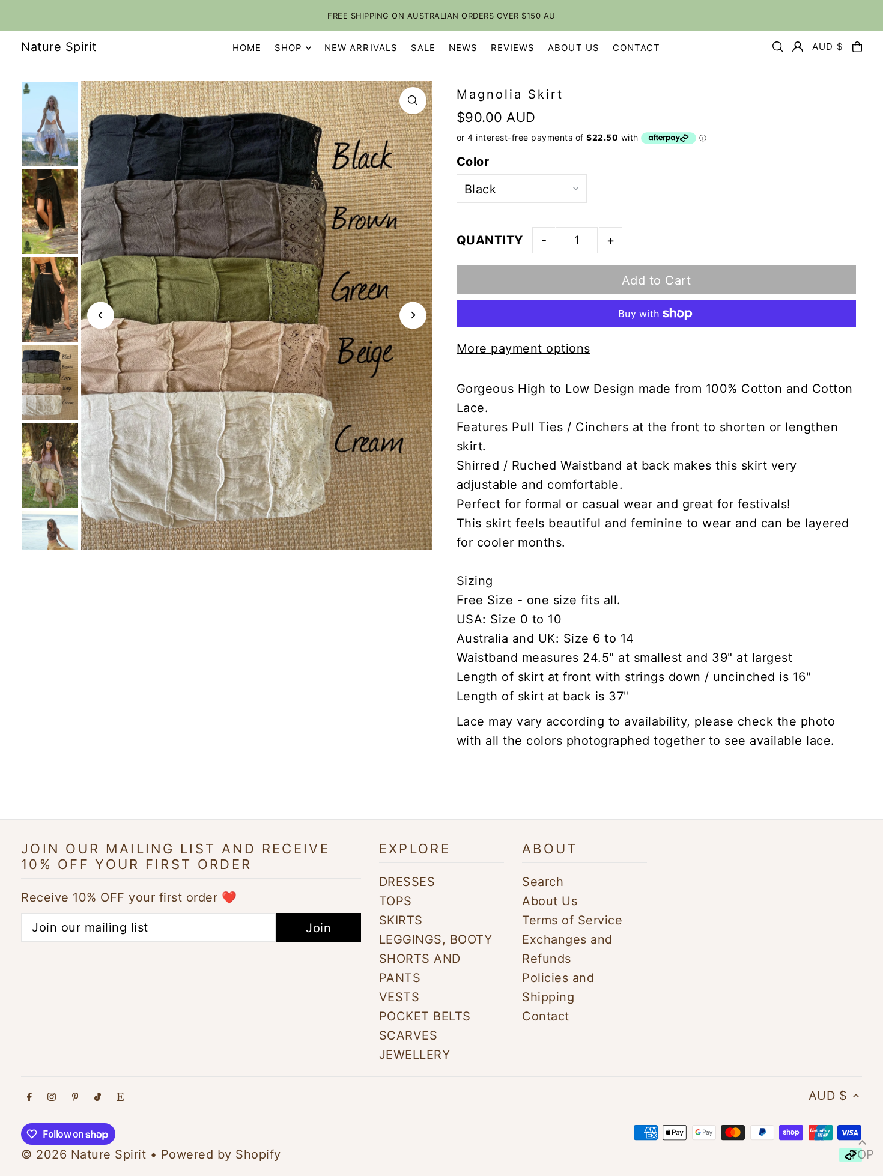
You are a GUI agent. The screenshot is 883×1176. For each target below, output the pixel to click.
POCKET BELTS (425, 1016)
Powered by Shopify (221, 1154)
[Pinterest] (75, 1097)
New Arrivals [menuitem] (361, 47)
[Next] (412, 315)
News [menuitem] (463, 47)
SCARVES (408, 1035)
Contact (545, 1016)
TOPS (395, 901)
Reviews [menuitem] (513, 47)
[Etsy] (120, 1097)
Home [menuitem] (247, 47)
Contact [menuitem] (637, 47)
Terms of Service (572, 920)
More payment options (523, 348)
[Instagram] (51, 1097)
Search (542, 881)
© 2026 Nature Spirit (83, 1154)
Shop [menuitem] (289, 47)
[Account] (797, 46)
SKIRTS (401, 920)
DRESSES (407, 881)
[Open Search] (777, 46)
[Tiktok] (97, 1097)
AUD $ (827, 46)
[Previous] (100, 315)
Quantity (490, 240)
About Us (549, 901)
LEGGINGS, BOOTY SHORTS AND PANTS (436, 958)
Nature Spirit (59, 47)
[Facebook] (29, 1097)
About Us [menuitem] (573, 47)
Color (473, 161)
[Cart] (857, 46)
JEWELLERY (415, 1054)
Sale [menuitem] (423, 47)
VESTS (399, 997)
